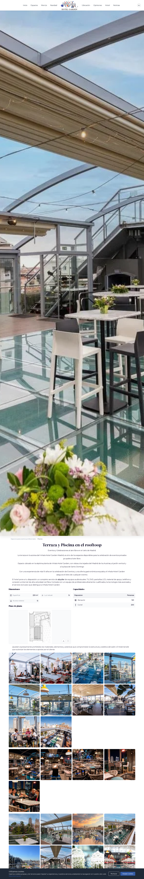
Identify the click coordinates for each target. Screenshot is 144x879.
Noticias (116, 5)
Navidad (53, 5)
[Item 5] (24, 699)
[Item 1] (24, 668)
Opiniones (97, 5)
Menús (44, 5)
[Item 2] (56, 668)
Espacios (34, 5)
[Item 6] (56, 699)
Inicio (25, 5)
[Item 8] (119, 699)
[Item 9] (24, 731)
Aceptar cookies (127, 874)
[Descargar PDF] (64, 641)
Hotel (107, 5)
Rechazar (114, 874)
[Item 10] (56, 731)
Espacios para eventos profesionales (23, 539)
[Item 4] (119, 668)
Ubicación (86, 5)
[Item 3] (87, 668)
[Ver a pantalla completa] (68, 641)
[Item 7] (87, 699)
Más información (15, 876)
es (139, 5)
